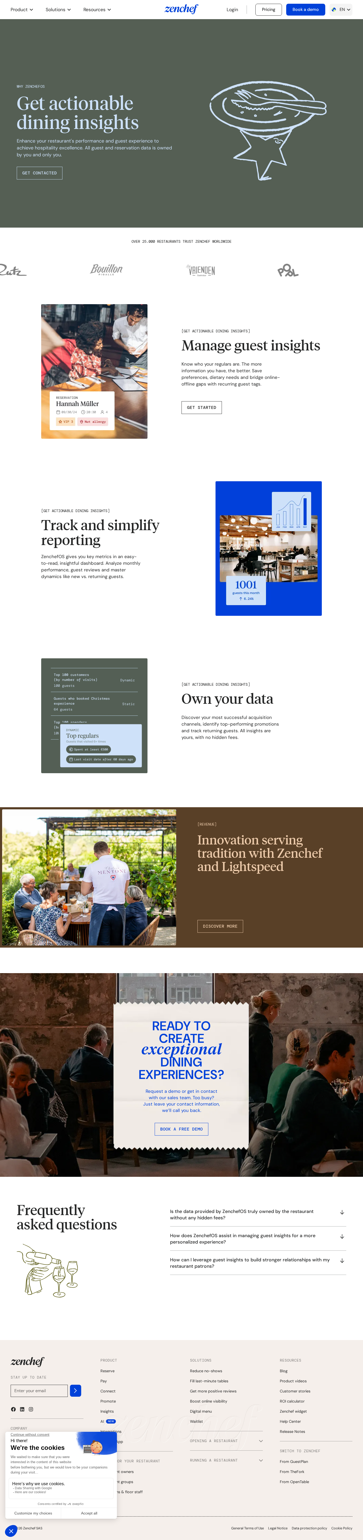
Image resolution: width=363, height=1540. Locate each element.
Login (232, 9)
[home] (181, 9)
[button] (22, 9)
